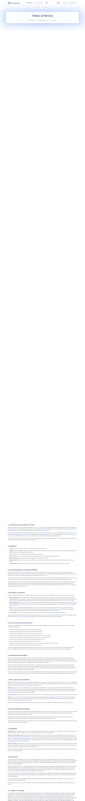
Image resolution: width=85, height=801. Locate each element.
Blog (47, 2)
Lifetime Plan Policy (24, 534)
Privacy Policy (43, 532)
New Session (30, 2)
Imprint (73, 673)
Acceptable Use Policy (69, 532)
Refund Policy (15, 534)
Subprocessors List (12, 690)
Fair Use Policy (17, 736)
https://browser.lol (43, 528)
